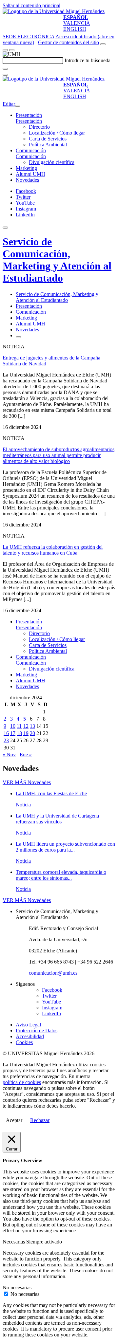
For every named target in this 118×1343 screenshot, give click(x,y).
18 (19, 733)
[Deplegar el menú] (18, 337)
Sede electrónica (28, 36)
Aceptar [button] (14, 1120)
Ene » (26, 754)
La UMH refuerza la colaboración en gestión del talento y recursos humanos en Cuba (53, 550)
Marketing (26, 168)
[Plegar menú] (17, 106)
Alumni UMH (30, 174)
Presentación (29, 115)
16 (6, 733)
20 (32, 733)
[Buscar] (5, 69)
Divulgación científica (51, 162)
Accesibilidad (30, 1036)
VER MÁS (27, 782)
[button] (29, 121)
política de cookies (22, 1082)
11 (19, 726)
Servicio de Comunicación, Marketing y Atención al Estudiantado (57, 260)
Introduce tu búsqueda (87, 60)
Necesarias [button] (14, 1241)
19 (26, 733)
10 (12, 726)
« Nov (9, 754)
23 (6, 740)
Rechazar (39, 1120)
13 (32, 726)
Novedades (27, 180)
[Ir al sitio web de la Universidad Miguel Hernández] (54, 11)
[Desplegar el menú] (11, 50)
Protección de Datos (36, 1030)
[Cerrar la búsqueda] (5, 75)
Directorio (39, 127)
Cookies (24, 1042)
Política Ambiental (48, 144)
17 (12, 733)
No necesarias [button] (17, 1287)
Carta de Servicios (48, 138)
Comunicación (31, 150)
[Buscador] (103, 44)
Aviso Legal (28, 1024)
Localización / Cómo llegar (57, 133)
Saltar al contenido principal (31, 5)
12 (26, 726)
